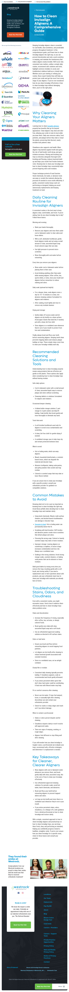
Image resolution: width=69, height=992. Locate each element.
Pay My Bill (47, 906)
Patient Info (48, 902)
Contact (47, 962)
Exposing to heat (40, 524)
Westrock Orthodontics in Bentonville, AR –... (33, 970)
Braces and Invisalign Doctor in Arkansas (38, 967)
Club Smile (47, 924)
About (46, 910)
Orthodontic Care (52, 970)
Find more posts (40, 10)
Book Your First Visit (43, 987)
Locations (47, 894)
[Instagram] (23, 893)
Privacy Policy (49, 946)
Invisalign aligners (53, 126)
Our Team (47, 898)
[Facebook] (19, 893)
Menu (60, 986)
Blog (45, 914)
